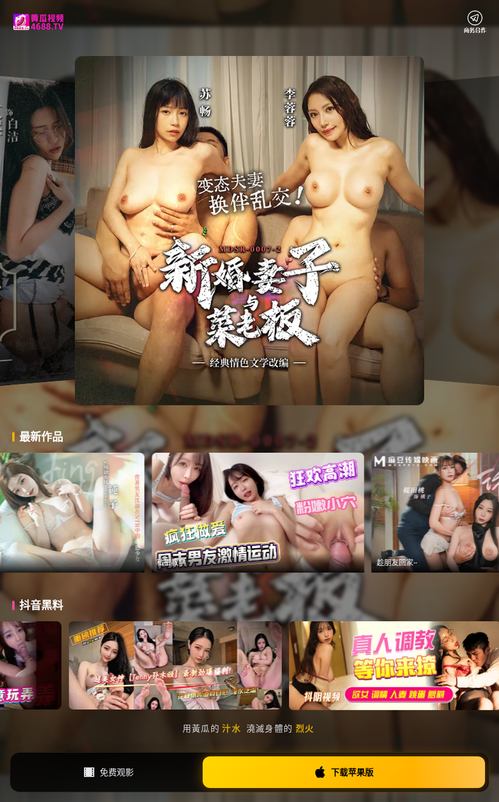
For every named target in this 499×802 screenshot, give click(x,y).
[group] (106, 513)
